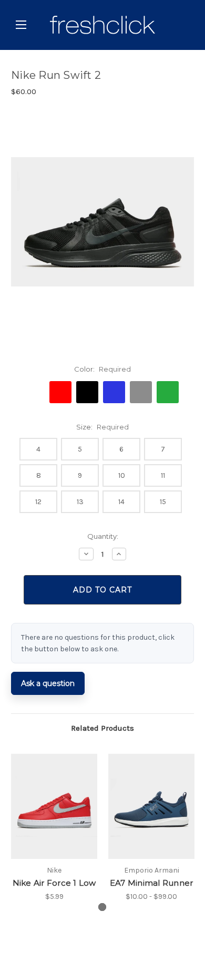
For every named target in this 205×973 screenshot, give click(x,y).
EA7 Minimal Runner (151, 883)
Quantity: (102, 536)
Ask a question (48, 683)
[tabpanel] (54, 828)
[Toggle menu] (20, 24)
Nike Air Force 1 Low (54, 883)
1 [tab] (102, 907)
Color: (102, 369)
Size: (102, 427)
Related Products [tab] (102, 728)
